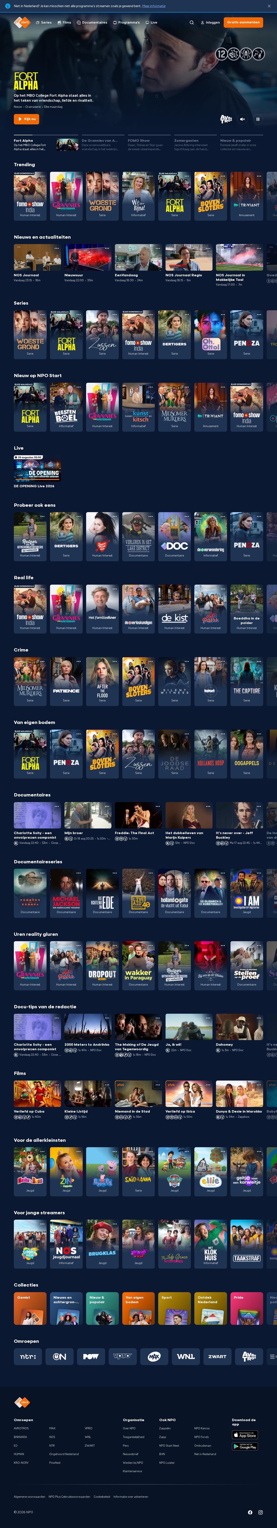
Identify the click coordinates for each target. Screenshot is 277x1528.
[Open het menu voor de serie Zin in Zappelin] (78, 1151)
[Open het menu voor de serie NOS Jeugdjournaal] (78, 1224)
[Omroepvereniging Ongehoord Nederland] (59, 1356)
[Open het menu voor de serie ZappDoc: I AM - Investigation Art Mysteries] (259, 873)
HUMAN (19, 1454)
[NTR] (28, 1356)
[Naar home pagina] (22, 22)
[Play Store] (245, 1446)
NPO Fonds (201, 1437)
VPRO (88, 1428)
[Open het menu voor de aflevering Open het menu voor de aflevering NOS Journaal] (56, 248)
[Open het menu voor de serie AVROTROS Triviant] (259, 176)
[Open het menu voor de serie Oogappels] (259, 734)
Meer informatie (154, 6)
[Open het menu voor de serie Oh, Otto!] (223, 314)
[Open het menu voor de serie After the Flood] (115, 661)
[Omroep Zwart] (217, 1356)
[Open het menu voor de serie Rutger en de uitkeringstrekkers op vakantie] (42, 516)
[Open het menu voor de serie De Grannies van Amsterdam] (78, 176)
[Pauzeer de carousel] (258, 119)
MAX (52, 1428)
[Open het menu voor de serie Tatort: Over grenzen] (223, 661)
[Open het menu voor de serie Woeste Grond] (115, 176)
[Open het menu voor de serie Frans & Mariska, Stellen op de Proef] (259, 945)
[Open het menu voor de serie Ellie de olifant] (223, 1151)
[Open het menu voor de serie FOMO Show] (42, 176)
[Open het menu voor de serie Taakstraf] (259, 1224)
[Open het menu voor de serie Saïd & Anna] (151, 1151)
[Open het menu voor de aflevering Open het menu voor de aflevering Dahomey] (258, 1018)
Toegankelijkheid (133, 1437)
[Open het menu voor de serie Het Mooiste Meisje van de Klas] (115, 516)
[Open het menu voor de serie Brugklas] (115, 1224)
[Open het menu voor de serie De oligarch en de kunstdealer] (223, 873)
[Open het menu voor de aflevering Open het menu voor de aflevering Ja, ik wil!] (208, 1018)
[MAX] (154, 1356)
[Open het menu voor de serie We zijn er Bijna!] (151, 176)
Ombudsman (202, 1445)
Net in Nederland (205, 1454)
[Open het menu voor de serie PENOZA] (259, 314)
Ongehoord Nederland (64, 1454)
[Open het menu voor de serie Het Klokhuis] (223, 1224)
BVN (162, 1454)
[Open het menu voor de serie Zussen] (115, 314)
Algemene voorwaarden (29, 1496)
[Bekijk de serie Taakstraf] (246, 1244)
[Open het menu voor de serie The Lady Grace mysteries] (187, 1224)
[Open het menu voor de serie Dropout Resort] (115, 945)
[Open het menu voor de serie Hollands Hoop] (223, 734)
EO (16, 1445)
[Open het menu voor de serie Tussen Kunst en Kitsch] (151, 387)
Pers (126, 1445)
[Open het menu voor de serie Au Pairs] (223, 589)
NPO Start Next (169, 1445)
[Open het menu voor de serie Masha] (42, 1151)
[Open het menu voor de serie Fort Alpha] (187, 176)
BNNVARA (20, 1437)
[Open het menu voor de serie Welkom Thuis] (151, 1224)
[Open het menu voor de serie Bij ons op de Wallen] (223, 945)
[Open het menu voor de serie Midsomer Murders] (187, 387)
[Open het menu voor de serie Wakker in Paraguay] (151, 945)
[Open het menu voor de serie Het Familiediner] (115, 589)
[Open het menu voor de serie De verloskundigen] (151, 589)
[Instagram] (260, 1513)
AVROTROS (21, 1428)
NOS (52, 1437)
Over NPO (129, 1428)
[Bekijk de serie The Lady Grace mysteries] (174, 1244)
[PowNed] (91, 1356)
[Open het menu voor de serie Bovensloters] (223, 176)
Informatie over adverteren (131, 1496)
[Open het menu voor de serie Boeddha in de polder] (259, 589)
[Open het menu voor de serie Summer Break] (42, 1224)
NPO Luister (167, 1462)
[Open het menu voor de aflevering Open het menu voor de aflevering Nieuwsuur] (107, 248)
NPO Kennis (201, 1428)
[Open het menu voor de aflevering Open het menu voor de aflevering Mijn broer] (107, 806)
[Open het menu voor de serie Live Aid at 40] (151, 873)
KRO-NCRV (21, 1462)
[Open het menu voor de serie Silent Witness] (187, 661)
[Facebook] (250, 1513)
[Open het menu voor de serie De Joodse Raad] (187, 734)
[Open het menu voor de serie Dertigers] (187, 314)
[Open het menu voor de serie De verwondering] (223, 516)
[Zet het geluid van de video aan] (242, 119)
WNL (88, 1437)
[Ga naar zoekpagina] (191, 22)
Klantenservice (132, 1471)
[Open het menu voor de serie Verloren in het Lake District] (151, 516)
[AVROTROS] (249, 1356)
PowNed (54, 1462)
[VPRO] (123, 1356)
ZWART (90, 1445)
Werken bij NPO (133, 1462)
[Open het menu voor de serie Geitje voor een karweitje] (259, 1151)
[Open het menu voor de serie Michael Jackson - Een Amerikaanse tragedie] (78, 873)
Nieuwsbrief (130, 1454)
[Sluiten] (269, 6)
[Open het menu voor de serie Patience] (78, 661)
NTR (52, 1445)
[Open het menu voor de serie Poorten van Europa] (42, 873)
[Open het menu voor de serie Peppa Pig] (115, 1151)
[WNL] (186, 1356)
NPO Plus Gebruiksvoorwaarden (69, 1496)
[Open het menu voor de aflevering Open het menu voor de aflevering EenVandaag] (157, 248)
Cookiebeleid (102, 1496)
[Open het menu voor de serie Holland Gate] (187, 873)
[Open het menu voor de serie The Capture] (259, 661)
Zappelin (165, 1428)
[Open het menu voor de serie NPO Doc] (187, 516)
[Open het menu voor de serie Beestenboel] (78, 387)
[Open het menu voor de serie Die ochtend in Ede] (115, 873)
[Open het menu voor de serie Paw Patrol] (187, 1151)
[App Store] (245, 1434)
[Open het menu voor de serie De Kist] (187, 589)
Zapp (162, 1437)
